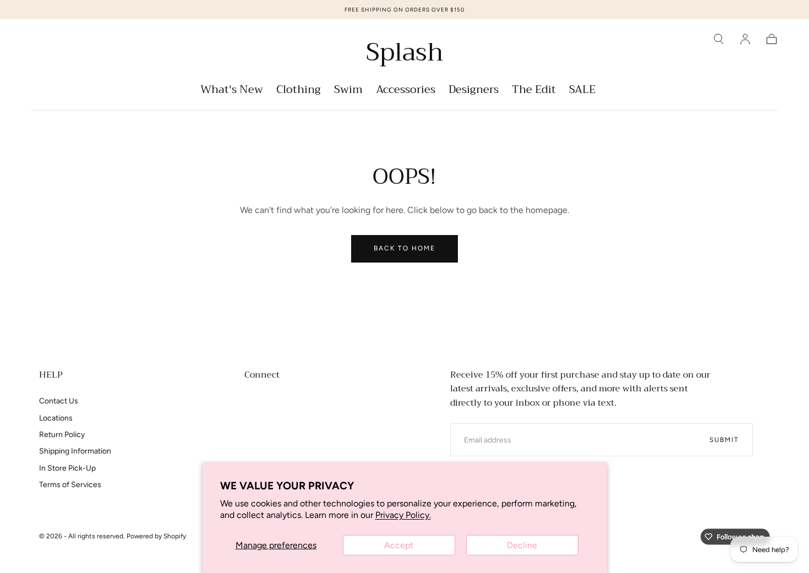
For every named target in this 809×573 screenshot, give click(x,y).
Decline (522, 545)
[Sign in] (745, 39)
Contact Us (58, 401)
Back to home (404, 248)
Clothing (298, 91)
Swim (348, 91)
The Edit (534, 91)
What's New (231, 91)
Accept (398, 545)
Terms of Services (70, 484)
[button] (718, 39)
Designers (474, 91)
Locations (56, 418)
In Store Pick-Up (67, 468)
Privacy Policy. (403, 515)
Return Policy (62, 434)
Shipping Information (75, 451)
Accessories (405, 91)
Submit (724, 440)
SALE (582, 91)
